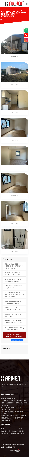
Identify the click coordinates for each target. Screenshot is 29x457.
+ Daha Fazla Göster (16, 340)
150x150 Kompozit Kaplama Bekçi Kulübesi (13, 287)
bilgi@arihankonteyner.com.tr (13, 433)
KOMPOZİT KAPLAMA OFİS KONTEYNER (13, 315)
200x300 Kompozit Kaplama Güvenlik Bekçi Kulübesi (13, 280)
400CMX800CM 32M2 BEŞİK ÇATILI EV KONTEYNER (13, 328)
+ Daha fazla (5, 420)
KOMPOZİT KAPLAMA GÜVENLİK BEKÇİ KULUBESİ (13, 309)
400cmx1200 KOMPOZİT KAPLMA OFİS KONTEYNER (13, 274)
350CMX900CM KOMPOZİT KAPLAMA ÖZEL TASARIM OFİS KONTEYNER (13, 294)
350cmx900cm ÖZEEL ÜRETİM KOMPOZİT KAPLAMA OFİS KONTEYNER (14, 266)
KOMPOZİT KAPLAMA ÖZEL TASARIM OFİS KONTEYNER (13, 322)
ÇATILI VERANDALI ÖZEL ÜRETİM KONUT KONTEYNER (13, 335)
